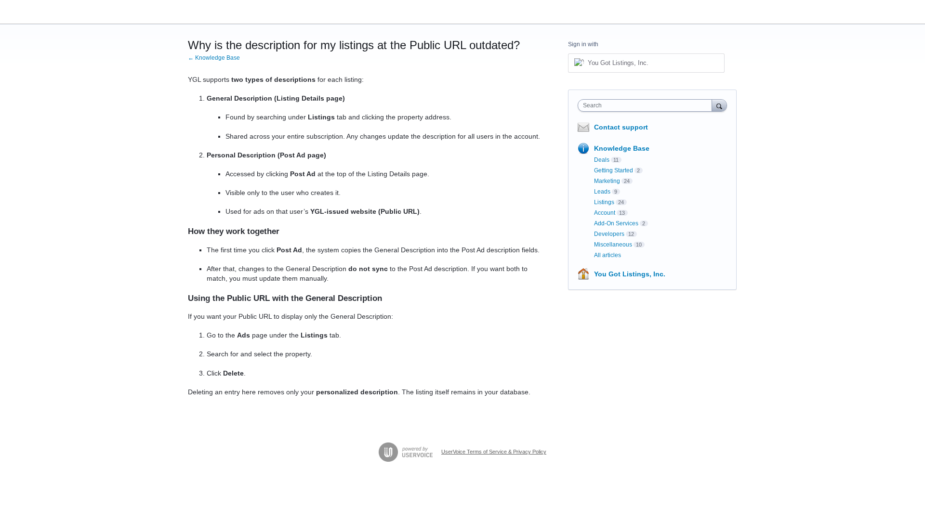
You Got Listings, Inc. (629, 274)
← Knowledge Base (214, 57)
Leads (602, 191)
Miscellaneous (613, 244)
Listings (604, 202)
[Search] (719, 105)
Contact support (621, 127)
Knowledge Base (621, 148)
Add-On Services (616, 223)
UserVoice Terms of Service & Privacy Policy (493, 452)
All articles (607, 255)
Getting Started (613, 170)
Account (604, 212)
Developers (609, 234)
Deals (601, 159)
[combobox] (647, 105)
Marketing (607, 181)
